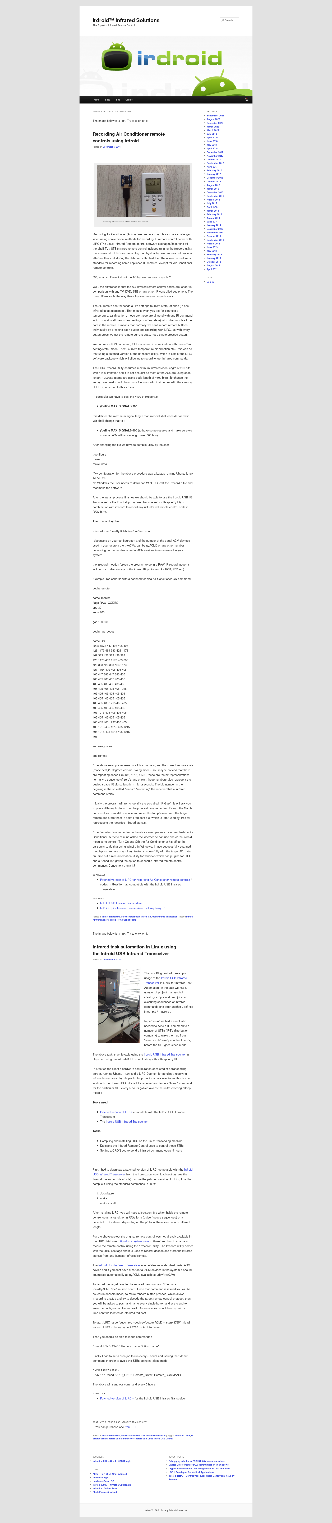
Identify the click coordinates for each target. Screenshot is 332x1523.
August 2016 (213, 185)
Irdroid (124, 916)
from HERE (132, 1427)
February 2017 (214, 170)
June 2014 (212, 221)
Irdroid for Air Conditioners (123, 919)
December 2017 (215, 152)
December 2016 (215, 177)
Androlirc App (100, 1477)
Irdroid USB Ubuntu (163, 1438)
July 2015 (212, 203)
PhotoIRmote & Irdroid (105, 1492)
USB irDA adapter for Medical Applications (191, 1472)
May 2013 (212, 250)
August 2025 (213, 119)
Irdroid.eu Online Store (105, 1488)
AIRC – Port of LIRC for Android (110, 1473)
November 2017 (215, 155)
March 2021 (213, 130)
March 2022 (213, 126)
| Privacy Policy (167, 1510)
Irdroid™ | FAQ (152, 1510)
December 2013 (215, 228)
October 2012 (214, 261)
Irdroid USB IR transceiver (122, 1438)
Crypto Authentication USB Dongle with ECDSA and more (199, 1468)
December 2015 (215, 192)
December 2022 (215, 123)
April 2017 (212, 166)
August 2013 (213, 243)
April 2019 (212, 137)
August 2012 (213, 265)
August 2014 (213, 218)
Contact (129, 99)
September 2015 (215, 196)
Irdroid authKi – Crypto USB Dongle (112, 1461)
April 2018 (212, 148)
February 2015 (214, 214)
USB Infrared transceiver (164, 916)
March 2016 (213, 188)
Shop (107, 99)
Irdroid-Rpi (146, 916)
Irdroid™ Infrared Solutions (126, 20)
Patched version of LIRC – (117, 1398)
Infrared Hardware (111, 916)
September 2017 (215, 163)
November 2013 (215, 232)
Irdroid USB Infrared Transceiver (121, 903)
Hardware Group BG (103, 1481)
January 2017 (214, 174)
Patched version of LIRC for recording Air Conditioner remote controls (145, 879)
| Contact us (181, 1510)
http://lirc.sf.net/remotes (134, 1241)
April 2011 (212, 269)
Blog (118, 99)
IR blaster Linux (182, 1435)
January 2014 (214, 225)
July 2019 (212, 133)
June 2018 (212, 141)
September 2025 (215, 115)
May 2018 (212, 144)
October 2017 (214, 159)
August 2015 (213, 199)
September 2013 (215, 240)
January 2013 (214, 258)
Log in (210, 281)
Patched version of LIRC (116, 1112)
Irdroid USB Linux (144, 1438)
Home (96, 99)
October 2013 (214, 236)
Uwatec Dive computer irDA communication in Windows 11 (200, 1464)
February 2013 (214, 254)
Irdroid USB (134, 916)
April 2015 (212, 206)
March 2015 (213, 210)
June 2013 (212, 247)
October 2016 (214, 181)
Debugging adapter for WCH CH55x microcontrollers (196, 1461)
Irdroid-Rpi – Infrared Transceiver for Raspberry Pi (132, 908)
